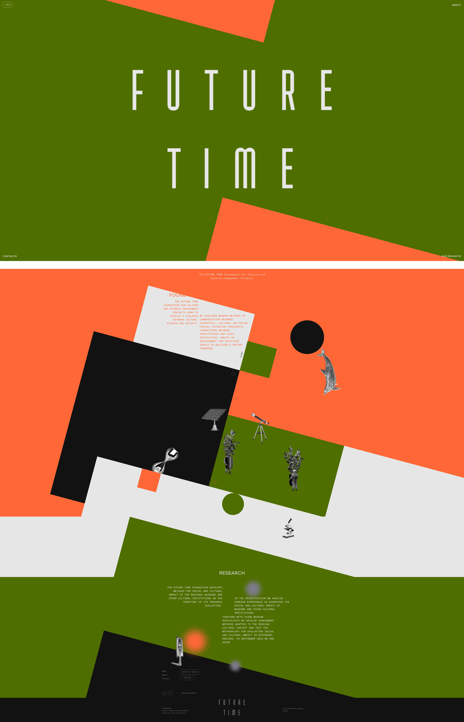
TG (170, 693)
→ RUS (7, 4)
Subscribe (187, 678)
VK (164, 693)
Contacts (10, 256)
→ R (249, 337)
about (456, 5)
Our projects (451, 256)
